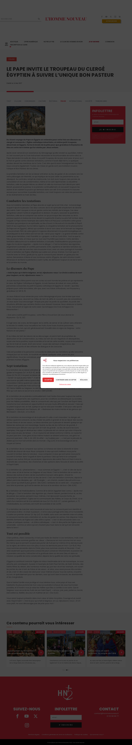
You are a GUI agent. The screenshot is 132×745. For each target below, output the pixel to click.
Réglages (84, 380)
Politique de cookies (65, 384)
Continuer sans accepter (66, 380)
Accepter (48, 380)
